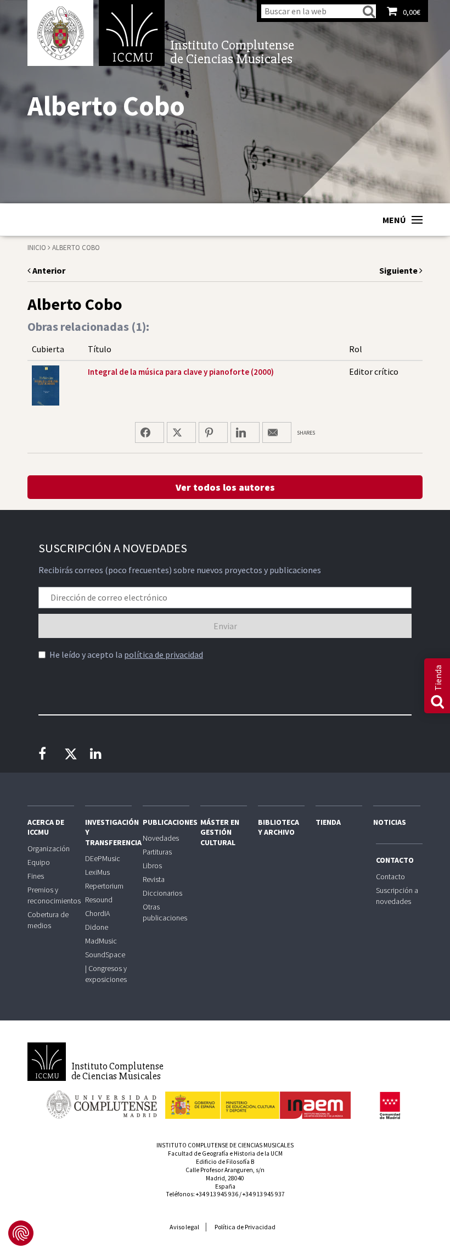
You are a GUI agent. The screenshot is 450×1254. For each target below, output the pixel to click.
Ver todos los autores (225, 487)
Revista (154, 879)
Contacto (395, 860)
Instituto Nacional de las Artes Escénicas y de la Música (258, 1100)
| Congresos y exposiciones (106, 973)
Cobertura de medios (48, 919)
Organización (48, 848)
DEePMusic (102, 858)
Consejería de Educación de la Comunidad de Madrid (390, 1105)
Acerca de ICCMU (45, 827)
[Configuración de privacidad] (20, 1233)
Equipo (38, 862)
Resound (99, 900)
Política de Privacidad (245, 1227)
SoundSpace (105, 954)
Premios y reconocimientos (50, 895)
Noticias (389, 822)
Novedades (161, 838)
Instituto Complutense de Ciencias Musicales (132, 33)
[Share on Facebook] (149, 432)
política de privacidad (163, 654)
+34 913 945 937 (264, 1194)
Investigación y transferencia (108, 832)
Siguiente (399, 270)
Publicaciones (166, 822)
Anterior (48, 270)
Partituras (157, 852)
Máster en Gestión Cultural (219, 832)
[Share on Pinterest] (213, 432)
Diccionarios (162, 893)
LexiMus (97, 872)
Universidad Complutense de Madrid (60, 33)
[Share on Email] (276, 432)
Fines (35, 876)
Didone (96, 927)
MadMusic (101, 941)
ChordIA (97, 913)
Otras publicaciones (165, 912)
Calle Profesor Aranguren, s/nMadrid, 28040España (225, 1178)
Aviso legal (184, 1227)
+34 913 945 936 (217, 1194)
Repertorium (104, 886)
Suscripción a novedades (397, 895)
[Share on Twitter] (181, 432)
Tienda (328, 822)
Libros (152, 865)
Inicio (36, 247)
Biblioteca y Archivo (278, 827)
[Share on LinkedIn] (245, 432)
